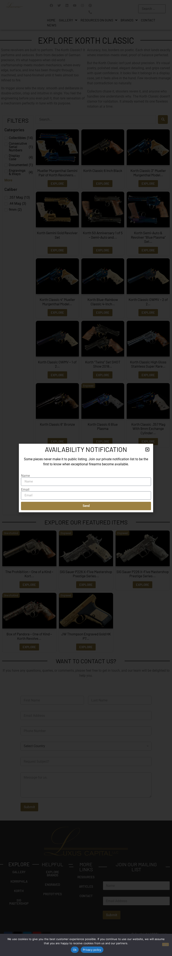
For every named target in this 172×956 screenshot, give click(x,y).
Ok (75, 949)
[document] (86, 478)
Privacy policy (92, 949)
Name (25, 475)
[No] (165, 944)
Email (25, 489)
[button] (147, 449)
